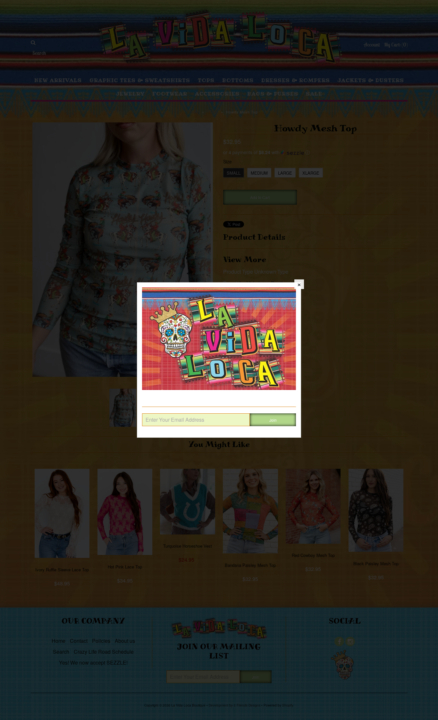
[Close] (299, 284)
